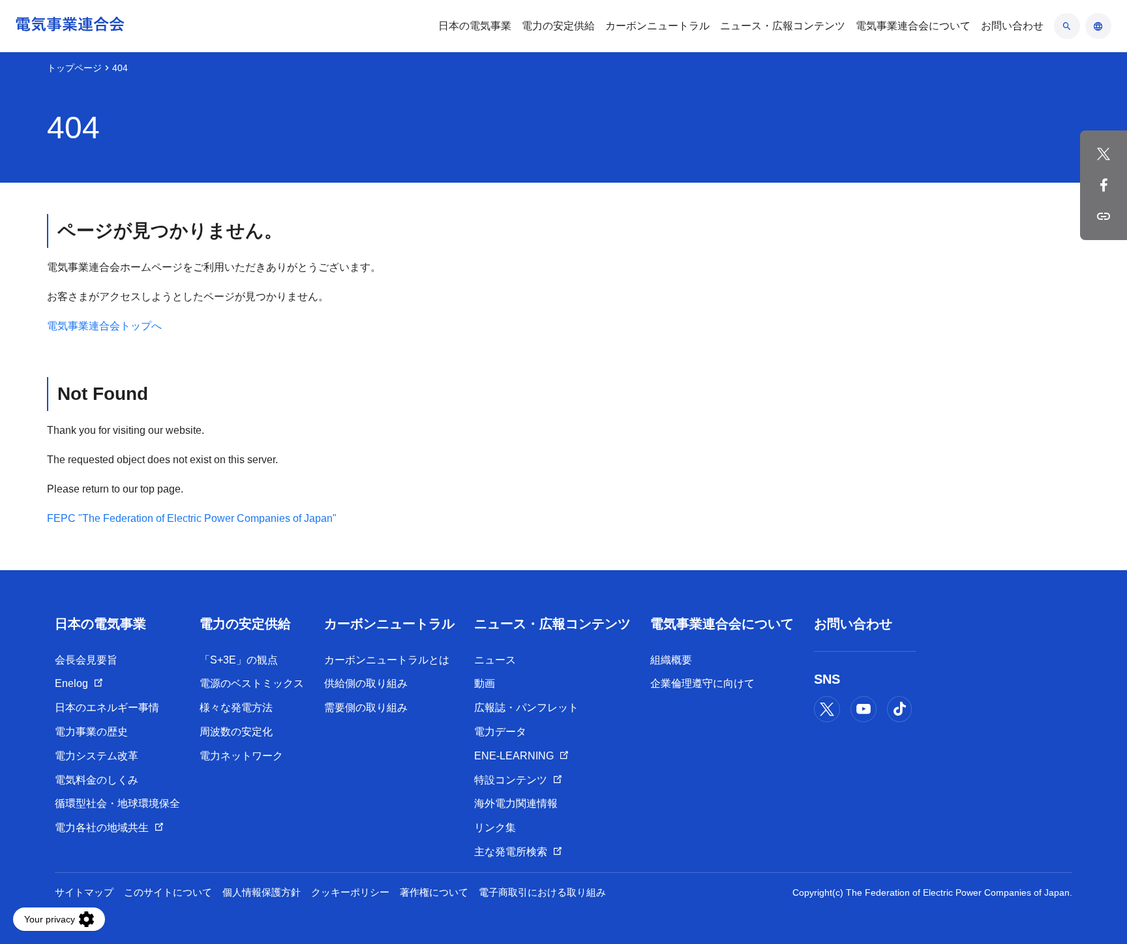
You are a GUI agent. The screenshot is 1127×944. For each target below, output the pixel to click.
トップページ (74, 67)
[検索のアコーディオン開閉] (1067, 26)
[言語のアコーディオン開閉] (1098, 26)
